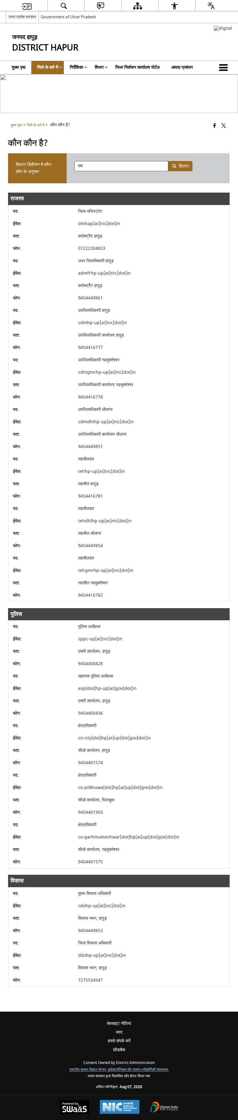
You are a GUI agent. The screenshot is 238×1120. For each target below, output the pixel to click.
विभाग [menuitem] (99, 67)
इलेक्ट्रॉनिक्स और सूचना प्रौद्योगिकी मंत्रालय (138, 1069)
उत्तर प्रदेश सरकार (22, 17)
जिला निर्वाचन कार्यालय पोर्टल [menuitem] (137, 67)
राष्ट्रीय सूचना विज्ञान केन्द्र (87, 1069)
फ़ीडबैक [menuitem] (119, 1050)
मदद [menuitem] (119, 1032)
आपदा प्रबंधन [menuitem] (182, 67)
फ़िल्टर (184, 166)
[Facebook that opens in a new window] (214, 126)
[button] (224, 67)
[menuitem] (27, 5)
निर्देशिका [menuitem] (76, 67)
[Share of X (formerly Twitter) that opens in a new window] (223, 126)
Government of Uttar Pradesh (68, 17)
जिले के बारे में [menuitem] (47, 67)
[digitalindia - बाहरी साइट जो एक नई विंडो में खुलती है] (223, 28)
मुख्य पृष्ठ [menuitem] (18, 67)
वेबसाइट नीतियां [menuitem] (119, 1023)
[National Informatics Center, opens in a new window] (119, 1107)
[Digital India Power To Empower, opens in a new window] (164, 1108)
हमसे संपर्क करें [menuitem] (119, 1041)
